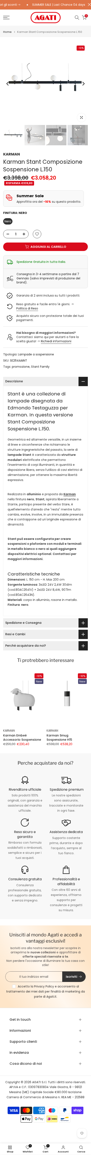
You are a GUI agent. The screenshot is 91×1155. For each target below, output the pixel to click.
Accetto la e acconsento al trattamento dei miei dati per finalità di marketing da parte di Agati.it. (45, 991)
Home (7, 32)
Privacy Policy (44, 986)
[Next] (83, 83)
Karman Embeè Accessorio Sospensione (22, 737)
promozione (21, 367)
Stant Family (40, 367)
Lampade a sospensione (36, 354)
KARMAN (11, 154)
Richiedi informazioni (56, 341)
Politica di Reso (27, 308)
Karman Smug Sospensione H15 (59, 737)
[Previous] (7, 83)
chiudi (88, 4)
